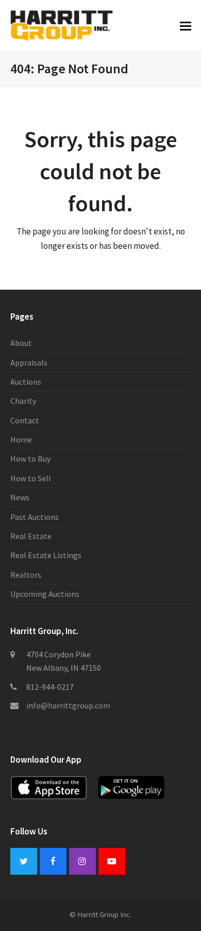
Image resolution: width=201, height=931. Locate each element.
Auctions (25, 381)
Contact (24, 420)
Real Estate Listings (45, 555)
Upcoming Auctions (44, 594)
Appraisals (28, 362)
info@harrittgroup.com (68, 705)
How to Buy (30, 458)
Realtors (25, 575)
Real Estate (31, 536)
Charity (23, 401)
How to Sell (30, 478)
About (21, 343)
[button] (185, 26)
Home (21, 439)
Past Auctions (34, 517)
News (19, 497)
